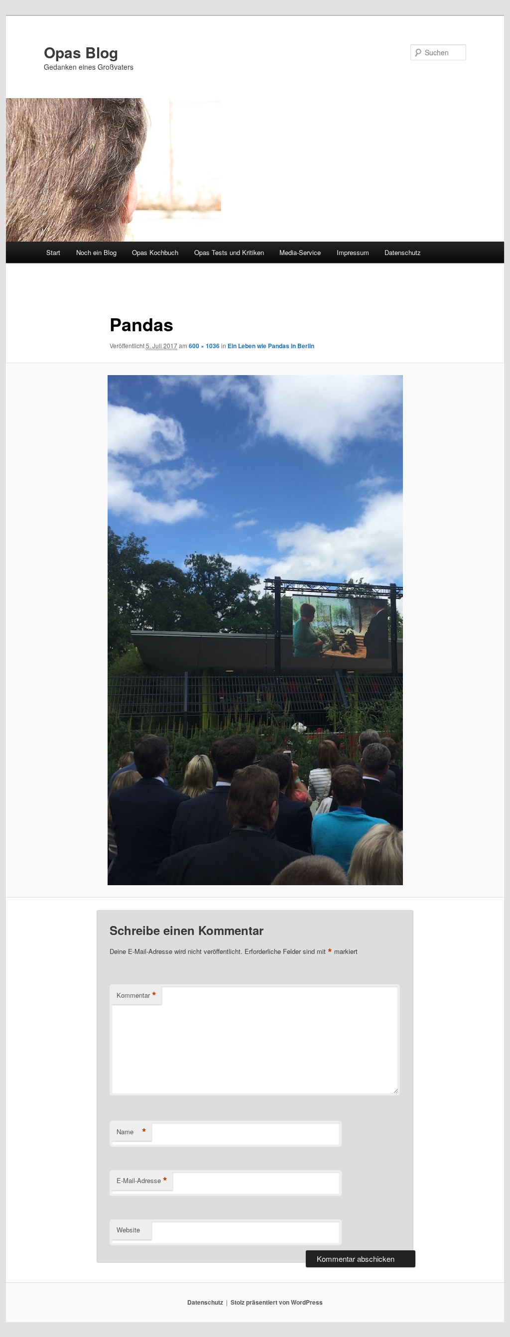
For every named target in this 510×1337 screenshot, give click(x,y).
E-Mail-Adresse (142, 1181)
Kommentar (136, 995)
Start (53, 252)
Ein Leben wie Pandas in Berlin (271, 345)
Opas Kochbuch (155, 252)
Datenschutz (402, 252)
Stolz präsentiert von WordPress (277, 1302)
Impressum (353, 252)
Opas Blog (81, 52)
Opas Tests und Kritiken (229, 252)
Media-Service (300, 252)
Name (131, 1132)
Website (128, 1229)
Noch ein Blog (96, 252)
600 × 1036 (204, 345)
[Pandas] (255, 630)
